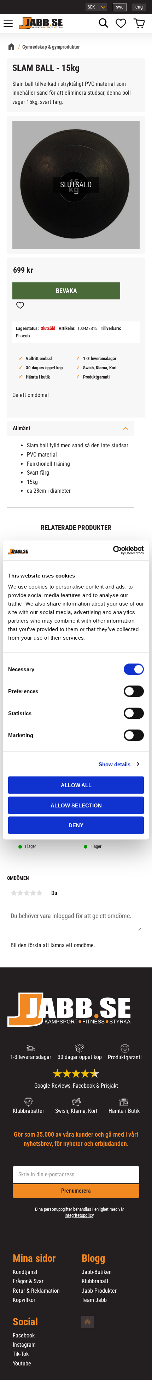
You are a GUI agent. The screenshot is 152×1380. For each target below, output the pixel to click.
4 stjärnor (33, 893)
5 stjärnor (39, 893)
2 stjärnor (20, 893)
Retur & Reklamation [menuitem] (36, 1291)
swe (120, 7)
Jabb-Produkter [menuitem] (99, 1291)
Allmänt (21, 428)
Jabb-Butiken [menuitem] (97, 1272)
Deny (76, 825)
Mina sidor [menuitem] (34, 1258)
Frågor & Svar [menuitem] (28, 1281)
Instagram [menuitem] (24, 1345)
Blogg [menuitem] (93, 1258)
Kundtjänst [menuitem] (25, 1272)
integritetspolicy (79, 1215)
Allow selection (76, 805)
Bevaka (66, 290)
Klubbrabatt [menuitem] (95, 1281)
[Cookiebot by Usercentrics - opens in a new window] (113, 550)
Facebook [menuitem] (24, 1335)
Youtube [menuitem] (22, 1363)
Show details (114, 764)
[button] (12, 23)
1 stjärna (14, 893)
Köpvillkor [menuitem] (24, 1300)
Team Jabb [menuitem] (94, 1300)
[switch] (134, 691)
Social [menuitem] (25, 1322)
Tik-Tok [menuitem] (21, 1354)
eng (139, 7)
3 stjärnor (26, 893)
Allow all (76, 785)
